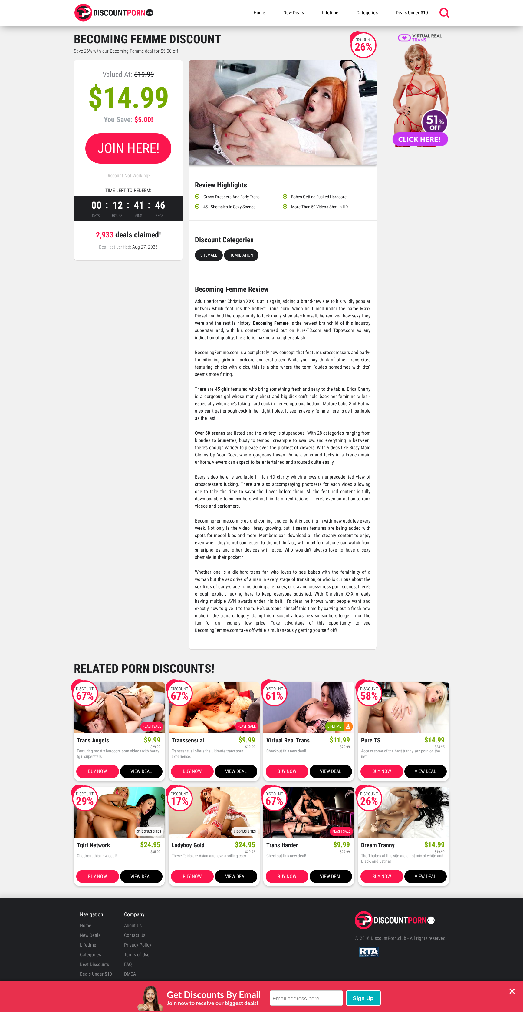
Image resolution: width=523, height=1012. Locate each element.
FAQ (128, 964)
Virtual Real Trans (288, 740)
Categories (367, 12)
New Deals (293, 12)
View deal (141, 771)
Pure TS (370, 740)
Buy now (97, 771)
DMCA (130, 974)
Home (259, 12)
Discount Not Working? (128, 175)
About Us (133, 925)
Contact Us (134, 935)
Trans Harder (282, 845)
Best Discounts (94, 964)
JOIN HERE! (128, 148)
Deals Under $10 (412, 12)
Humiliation (241, 255)
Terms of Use (137, 954)
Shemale (208, 255)
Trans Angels (93, 740)
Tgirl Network (93, 845)
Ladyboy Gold (188, 845)
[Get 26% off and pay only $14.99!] (283, 112)
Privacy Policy (137, 945)
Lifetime (330, 12)
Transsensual (188, 740)
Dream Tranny (378, 845)
